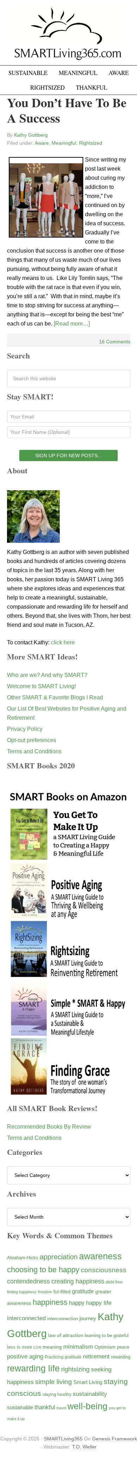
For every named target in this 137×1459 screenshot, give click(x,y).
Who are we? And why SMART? (47, 675)
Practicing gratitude (63, 1357)
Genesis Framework (114, 1438)
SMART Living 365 (68, 35)
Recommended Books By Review (49, 1127)
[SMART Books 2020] (68, 1094)
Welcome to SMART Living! (41, 686)
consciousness (103, 1270)
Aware (42, 143)
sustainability (90, 1394)
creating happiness (77, 1281)
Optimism (105, 1347)
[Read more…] (72, 324)
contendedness (28, 1281)
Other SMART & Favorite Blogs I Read (55, 697)
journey (87, 1318)
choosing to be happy (43, 1269)
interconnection (62, 1318)
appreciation (59, 1257)
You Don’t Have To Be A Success (66, 109)
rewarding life (33, 1368)
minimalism (78, 1346)
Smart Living (87, 1382)
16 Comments (114, 341)
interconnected (26, 1318)
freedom (45, 1292)
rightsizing (75, 1369)
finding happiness (22, 1292)
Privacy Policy (25, 729)
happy (77, 1302)
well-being (87, 1406)
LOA (37, 1347)
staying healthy (57, 1394)
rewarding (120, 1357)
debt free (114, 1282)
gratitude (83, 1291)
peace (123, 1347)
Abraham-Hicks (22, 1257)
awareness (100, 1256)
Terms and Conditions (34, 751)
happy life (98, 1303)
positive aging (25, 1356)
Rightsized (90, 143)
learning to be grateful (107, 1335)
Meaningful (64, 143)
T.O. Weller (84, 1447)
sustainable (20, 1407)
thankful (44, 1407)
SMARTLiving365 (63, 1438)
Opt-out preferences (31, 740)
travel (61, 1408)
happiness (50, 1302)
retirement (96, 1356)
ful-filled (62, 1291)
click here (63, 642)
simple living (53, 1381)
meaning (52, 1347)
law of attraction (65, 1335)
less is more (19, 1347)
